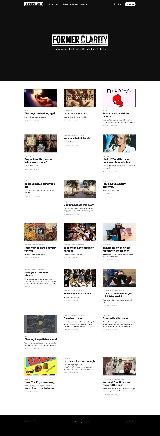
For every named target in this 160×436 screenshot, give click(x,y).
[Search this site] (114, 4)
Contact (86, 422)
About (58, 4)
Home (51, 4)
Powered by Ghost (130, 421)
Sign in (120, 4)
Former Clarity (28, 421)
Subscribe (130, 4)
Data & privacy (78, 422)
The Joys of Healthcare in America (75, 4)
